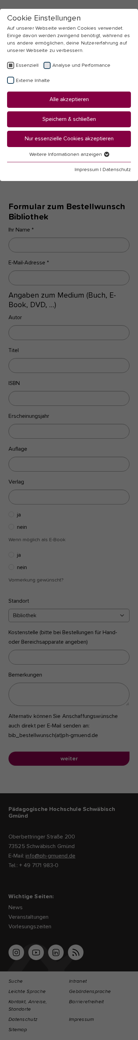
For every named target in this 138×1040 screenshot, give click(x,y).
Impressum (87, 169)
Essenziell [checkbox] (27, 65)
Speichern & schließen (69, 119)
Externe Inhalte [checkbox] (33, 80)
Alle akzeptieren (69, 99)
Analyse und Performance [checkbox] (81, 65)
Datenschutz (117, 169)
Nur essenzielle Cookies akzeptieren (69, 138)
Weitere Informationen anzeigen (66, 154)
